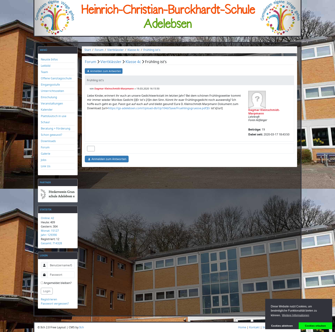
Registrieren (49, 299)
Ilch (81, 327)
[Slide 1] (161, 33)
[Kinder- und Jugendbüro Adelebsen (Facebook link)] (56, 194)
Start (87, 50)
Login (46, 291)
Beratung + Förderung (55, 128)
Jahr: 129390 (49, 235)
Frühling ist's (151, 50)
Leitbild (45, 66)
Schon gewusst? (51, 135)
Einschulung (49, 97)
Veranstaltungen (52, 103)
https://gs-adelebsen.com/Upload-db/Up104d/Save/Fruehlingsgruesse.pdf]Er (159, 108)
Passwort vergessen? (55, 303)
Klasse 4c (134, 50)
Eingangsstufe (50, 84)
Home (242, 327)
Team (44, 72)
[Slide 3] (173, 33)
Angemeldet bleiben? (57, 283)
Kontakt (254, 327)
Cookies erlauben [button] (315, 325)
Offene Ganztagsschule (56, 78)
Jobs (43, 160)
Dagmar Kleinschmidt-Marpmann (114, 88)
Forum (45, 147)
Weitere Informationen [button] (295, 315)
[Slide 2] (167, 33)
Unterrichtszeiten (52, 91)
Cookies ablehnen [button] (282, 325)
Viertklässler (115, 50)
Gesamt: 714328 (51, 243)
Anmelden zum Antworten (105, 71)
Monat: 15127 (50, 231)
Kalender (47, 109)
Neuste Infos (49, 59)
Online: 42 (47, 218)
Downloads (48, 141)
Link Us (45, 166)
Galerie (45, 154)
